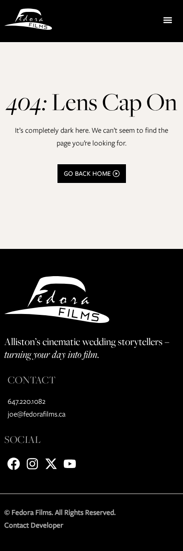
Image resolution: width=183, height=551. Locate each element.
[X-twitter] (51, 463)
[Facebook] (13, 463)
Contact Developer (33, 525)
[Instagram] (32, 463)
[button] (167, 20)
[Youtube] (69, 463)
